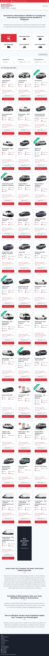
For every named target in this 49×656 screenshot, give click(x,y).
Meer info (7, 95)
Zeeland (3, 643)
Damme (3, 639)
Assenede (3, 642)
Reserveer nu (7, 99)
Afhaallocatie (5, 59)
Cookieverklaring (4, 647)
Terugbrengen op (38, 59)
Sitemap (3, 645)
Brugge (2, 638)
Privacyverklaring (5, 646)
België (2, 635)
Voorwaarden (4, 648)
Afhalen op (21, 59)
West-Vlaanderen (5, 636)
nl (47, 1)
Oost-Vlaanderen (4, 640)
